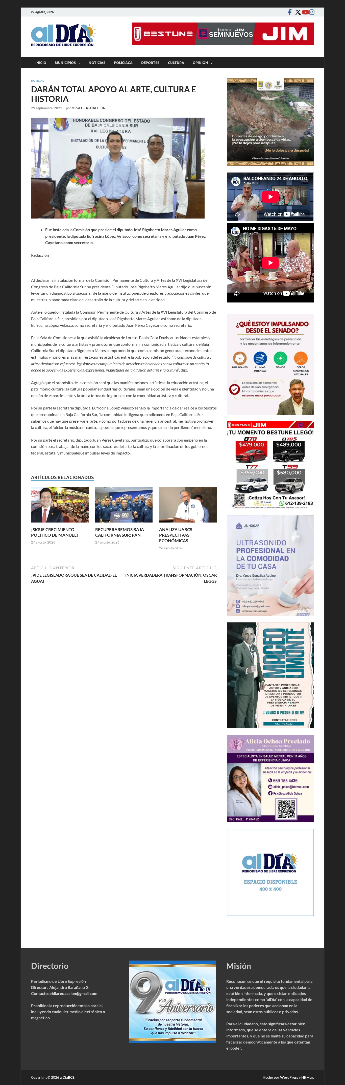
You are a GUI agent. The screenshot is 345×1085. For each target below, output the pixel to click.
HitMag (307, 1077)
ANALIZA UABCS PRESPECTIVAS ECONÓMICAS (175, 535)
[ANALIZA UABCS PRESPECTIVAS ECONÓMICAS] (188, 506)
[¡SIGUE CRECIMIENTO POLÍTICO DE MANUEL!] (60, 506)
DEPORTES (150, 63)
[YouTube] (304, 12)
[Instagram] (311, 12)
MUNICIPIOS (65, 63)
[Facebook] (290, 12)
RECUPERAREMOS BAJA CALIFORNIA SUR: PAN (119, 532)
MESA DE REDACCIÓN (88, 108)
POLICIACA (123, 63)
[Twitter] (297, 12)
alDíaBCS (67, 1077)
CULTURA (176, 63)
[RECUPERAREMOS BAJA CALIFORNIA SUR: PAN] (124, 506)
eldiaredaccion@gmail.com (73, 993)
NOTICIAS (97, 63)
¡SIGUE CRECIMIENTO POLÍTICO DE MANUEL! (54, 532)
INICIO (40, 63)
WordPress (289, 1077)
